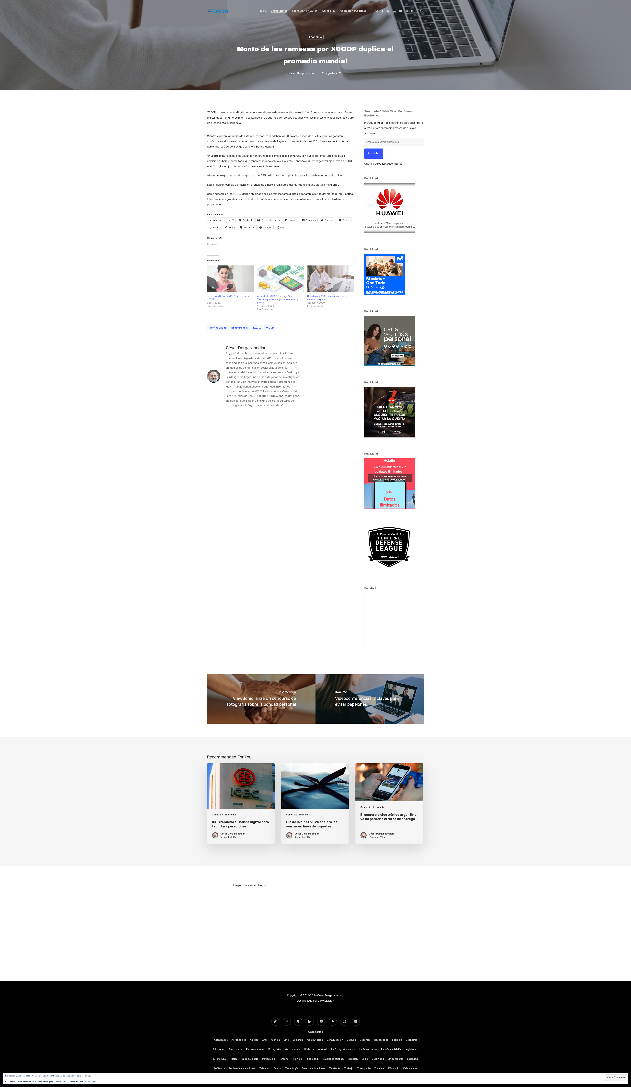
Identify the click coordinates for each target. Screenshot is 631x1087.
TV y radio (393, 1068)
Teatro (277, 1068)
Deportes (365, 1040)
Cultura (351, 1040)
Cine (286, 1040)
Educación (219, 1049)
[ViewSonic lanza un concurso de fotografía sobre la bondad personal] (261, 699)
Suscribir (374, 153)
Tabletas (264, 1068)
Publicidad (312, 1059)
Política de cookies (87, 1082)
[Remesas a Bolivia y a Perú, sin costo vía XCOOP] (230, 278)
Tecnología (291, 1068)
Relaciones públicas (333, 1059)
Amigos (254, 1040)
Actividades (221, 1040)
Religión (353, 1059)
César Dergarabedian (302, 73)
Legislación (411, 1049)
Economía (315, 37)
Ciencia (275, 1040)
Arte (265, 1040)
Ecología (397, 1040)
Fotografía (274, 1049)
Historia (309, 1049)
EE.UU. (257, 327)
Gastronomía (293, 1049)
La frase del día (368, 1049)
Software (219, 1068)
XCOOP (270, 327)
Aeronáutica (239, 1040)
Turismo (379, 1068)
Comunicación (335, 1040)
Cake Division (325, 1000)
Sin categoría (395, 1059)
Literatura (219, 1059)
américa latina (217, 327)
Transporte (364, 1068)
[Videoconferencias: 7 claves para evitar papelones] (370, 699)
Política (297, 1059)
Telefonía (334, 1068)
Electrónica (235, 1049)
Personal (284, 1059)
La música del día (391, 1049)
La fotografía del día (343, 1049)
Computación (315, 1040)
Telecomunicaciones (313, 1068)
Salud (365, 1059)
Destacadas (381, 1040)
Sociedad (412, 1059)
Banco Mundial (239, 327)
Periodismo (268, 1059)
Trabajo (348, 1068)
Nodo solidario (249, 1059)
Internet (322, 1049)
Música (234, 1059)
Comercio (217, 814)
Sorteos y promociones (242, 1068)
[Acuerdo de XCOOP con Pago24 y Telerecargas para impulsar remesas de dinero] (280, 278)
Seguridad (378, 1059)
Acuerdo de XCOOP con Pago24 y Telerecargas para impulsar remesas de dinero (278, 299)
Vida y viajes (410, 1068)
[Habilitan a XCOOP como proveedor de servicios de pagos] (330, 278)
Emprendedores (255, 1049)
